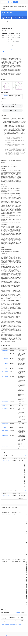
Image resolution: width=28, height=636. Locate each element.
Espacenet (10, 53)
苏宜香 (7, 23)
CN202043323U (5, 446)
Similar (21, 17)
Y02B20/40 (6, 95)
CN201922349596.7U (6, 460)
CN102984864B (5, 392)
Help (9, 635)
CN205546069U (5, 427)
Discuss (20, 53)
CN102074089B (5, 423)
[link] (12, 97)
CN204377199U (5, 383)
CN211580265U (5, 363)
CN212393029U (5, 416)
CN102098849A (5, 368)
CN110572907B (5, 405)
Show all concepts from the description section (11, 624)
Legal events (6, 49)
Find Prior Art (15, 17)
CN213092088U (5, 435)
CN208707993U (5, 401)
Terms (23, 634)
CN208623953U (5, 389)
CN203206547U (5, 442)
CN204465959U (5, 430)
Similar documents (13, 49)
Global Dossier (15, 53)
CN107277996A (5, 408)
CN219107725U (5, 419)
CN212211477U (5, 412)
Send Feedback (9, 634)
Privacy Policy (4, 635)
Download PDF (7, 17)
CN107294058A (5, 353)
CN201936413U (5, 380)
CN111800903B (5, 376)
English (10, 21)
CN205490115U (5, 350)
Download (18, 612)
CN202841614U (5, 439)
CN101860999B (5, 371)
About (2, 634)
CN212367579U (5, 397)
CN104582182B (5, 358)
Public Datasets (17, 634)
